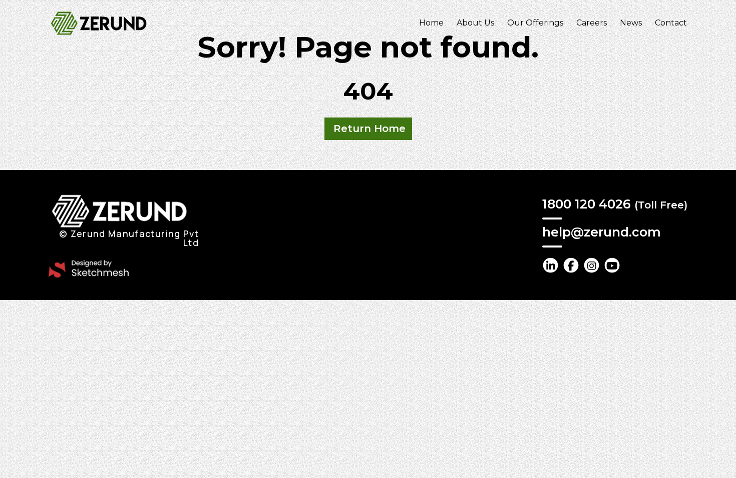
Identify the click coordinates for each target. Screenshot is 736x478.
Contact (671, 23)
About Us (475, 23)
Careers (591, 23)
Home (431, 23)
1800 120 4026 (614, 204)
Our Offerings (535, 23)
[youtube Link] (612, 265)
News (631, 23)
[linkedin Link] (550, 265)
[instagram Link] (591, 265)
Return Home (369, 128)
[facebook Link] (571, 265)
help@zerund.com (601, 232)
